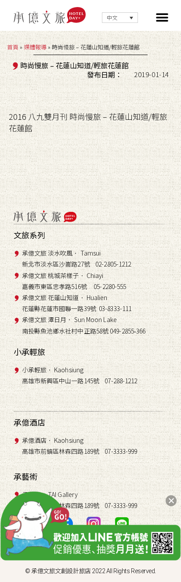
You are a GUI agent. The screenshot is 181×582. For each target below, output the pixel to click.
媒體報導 (35, 47)
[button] (162, 18)
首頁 (12, 47)
